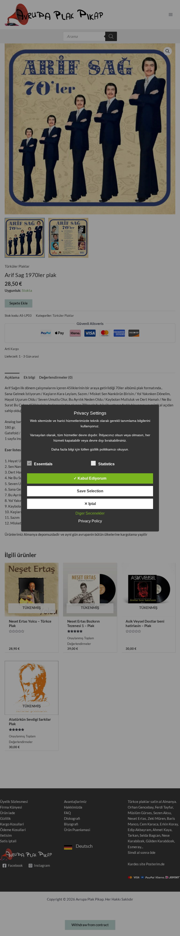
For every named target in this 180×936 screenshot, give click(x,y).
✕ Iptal (90, 504)
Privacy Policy (90, 521)
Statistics (106, 464)
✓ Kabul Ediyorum (90, 478)
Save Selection (90, 491)
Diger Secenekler (90, 513)
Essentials (43, 464)
